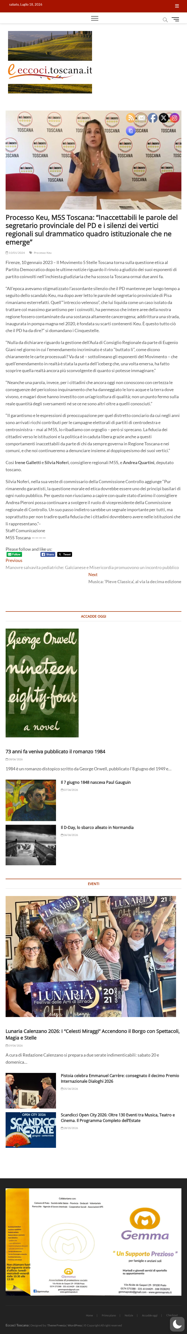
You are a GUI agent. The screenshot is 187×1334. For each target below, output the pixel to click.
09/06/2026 (15, 1045)
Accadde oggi (150, 1315)
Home (89, 1315)
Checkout (172, 1315)
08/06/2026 (15, 759)
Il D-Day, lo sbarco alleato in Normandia (97, 827)
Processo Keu (43, 253)
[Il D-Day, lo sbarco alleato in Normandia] (31, 845)
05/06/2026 (70, 1088)
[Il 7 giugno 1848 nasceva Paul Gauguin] (31, 800)
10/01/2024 (16, 253)
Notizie (129, 1315)
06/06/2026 (70, 834)
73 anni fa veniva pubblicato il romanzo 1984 (55, 751)
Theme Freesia (56, 1325)
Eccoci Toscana (17, 1325)
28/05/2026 (70, 1128)
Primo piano (109, 1315)
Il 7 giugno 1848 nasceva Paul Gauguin (96, 782)
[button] (177, 1324)
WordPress (75, 1325)
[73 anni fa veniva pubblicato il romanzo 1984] (93, 683)
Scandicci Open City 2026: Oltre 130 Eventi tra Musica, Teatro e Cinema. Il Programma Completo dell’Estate (118, 1117)
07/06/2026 (70, 789)
